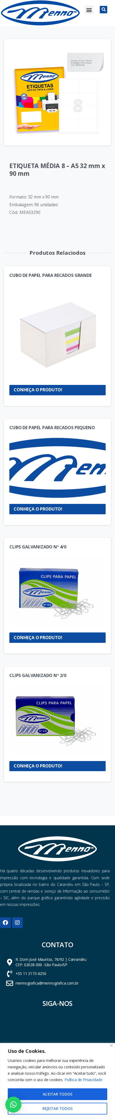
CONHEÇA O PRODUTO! (38, 390)
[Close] (111, 1045)
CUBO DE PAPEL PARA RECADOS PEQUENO (52, 428)
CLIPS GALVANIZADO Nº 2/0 (37, 675)
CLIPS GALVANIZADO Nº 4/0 (37, 547)
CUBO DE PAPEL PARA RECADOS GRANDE (50, 275)
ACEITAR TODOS (57, 1094)
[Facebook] (5, 922)
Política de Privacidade (83, 1079)
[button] (89, 9)
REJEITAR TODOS (57, 1108)
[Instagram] (17, 922)
